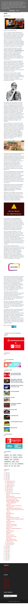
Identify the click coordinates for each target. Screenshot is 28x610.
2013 (6, 555)
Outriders (8, 533)
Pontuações (6, 569)
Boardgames (9, 325)
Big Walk (13, 397)
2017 (6, 550)
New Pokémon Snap (10, 496)
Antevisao (20, 455)
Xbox (18, 465)
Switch (5, 465)
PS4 (12, 463)
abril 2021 (8, 492)
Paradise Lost (9, 532)
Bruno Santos (6, 577)
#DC (5, 325)
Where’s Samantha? (10, 535)
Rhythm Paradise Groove (17, 421)
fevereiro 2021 (9, 543)
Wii (12, 465)
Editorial (15, 457)
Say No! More (8, 527)
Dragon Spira (14, 427)
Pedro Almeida (7, 587)
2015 (6, 553)
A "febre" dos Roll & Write (11, 524)
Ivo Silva (5, 583)
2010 (6, 559)
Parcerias (6, 570)
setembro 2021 (9, 485)
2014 (6, 554)
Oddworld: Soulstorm (10, 521)
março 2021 (8, 542)
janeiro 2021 (9, 544)
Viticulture (8, 514)
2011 (6, 558)
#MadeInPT (6, 455)
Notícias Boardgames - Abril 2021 (13, 500)
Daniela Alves (6, 579)
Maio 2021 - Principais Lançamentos (13, 493)
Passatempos (20, 463)
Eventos (20, 457)
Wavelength (8, 537)
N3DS (17, 461)
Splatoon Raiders (15, 391)
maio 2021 (8, 490)
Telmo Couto (6, 588)
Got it (17, 10)
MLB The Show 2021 (10, 513)
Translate (13, 597)
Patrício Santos (7, 585)
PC (10, 463)
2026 (6, 472)
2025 (6, 474)
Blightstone (14, 409)
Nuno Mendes (6, 584)
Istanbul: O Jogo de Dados (11, 525)
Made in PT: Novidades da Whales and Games (13, 529)
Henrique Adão (7, 582)
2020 (6, 546)
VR (9, 465)
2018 (6, 548)
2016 (6, 551)
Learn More (12, 10)
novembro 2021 (9, 482)
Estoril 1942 (8, 516)
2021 (6, 479)
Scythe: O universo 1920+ (11, 536)
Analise (14, 455)
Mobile (13, 461)
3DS (11, 455)
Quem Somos (6, 568)
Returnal (8, 494)
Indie (11, 459)
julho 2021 (8, 488)
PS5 (15, 463)
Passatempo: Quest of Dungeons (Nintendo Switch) (15, 519)
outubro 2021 (9, 483)
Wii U (15, 465)
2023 (6, 477)
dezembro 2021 (9, 481)
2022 (6, 478)
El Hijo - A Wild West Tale (11, 539)
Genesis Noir (8, 522)
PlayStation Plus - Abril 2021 (11, 540)
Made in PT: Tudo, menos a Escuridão (13, 497)
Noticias (6, 463)
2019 (6, 547)
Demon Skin (8, 504)
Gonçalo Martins (7, 581)
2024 (6, 475)
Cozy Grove (8, 512)
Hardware (6, 459)
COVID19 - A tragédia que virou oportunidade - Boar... (12, 502)
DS (11, 457)
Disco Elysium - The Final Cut (11, 499)
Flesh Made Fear (14, 415)
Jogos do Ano (16, 459)
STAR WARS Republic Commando (12, 517)
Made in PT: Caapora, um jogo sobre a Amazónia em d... (13, 506)
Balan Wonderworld (10, 530)
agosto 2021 (9, 486)
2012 (6, 557)
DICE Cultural (6, 580)
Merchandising (7, 461)
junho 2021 (8, 489)
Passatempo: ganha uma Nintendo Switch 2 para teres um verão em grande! (17, 381)
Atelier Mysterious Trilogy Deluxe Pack (14, 508)
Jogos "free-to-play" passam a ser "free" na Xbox (15, 510)
